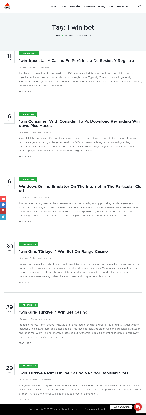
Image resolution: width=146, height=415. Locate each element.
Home (58, 35)
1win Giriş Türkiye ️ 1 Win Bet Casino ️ (54, 312)
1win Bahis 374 (29, 244)
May (9, 248)
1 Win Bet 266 (28, 114)
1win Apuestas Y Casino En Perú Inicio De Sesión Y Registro (76, 60)
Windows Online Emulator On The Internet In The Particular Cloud (80, 188)
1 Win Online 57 (29, 53)
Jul (9, 57)
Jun (9, 118)
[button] (138, 407)
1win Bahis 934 (29, 305)
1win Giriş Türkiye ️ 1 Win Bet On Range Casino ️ (64, 251)
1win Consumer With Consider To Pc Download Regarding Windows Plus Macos (79, 123)
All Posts (69, 35)
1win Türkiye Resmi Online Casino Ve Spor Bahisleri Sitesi (74, 373)
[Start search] (140, 7)
